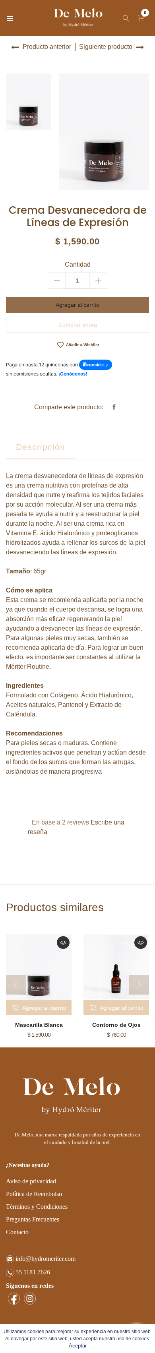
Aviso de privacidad (31, 1181)
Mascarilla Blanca (39, 1025)
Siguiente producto (106, 46)
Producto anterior (46, 46)
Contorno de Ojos (116, 1025)
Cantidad (78, 264)
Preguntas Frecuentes (32, 1219)
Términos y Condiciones (37, 1206)
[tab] (40, 448)
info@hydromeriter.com (45, 1258)
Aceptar (78, 1346)
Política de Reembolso (34, 1193)
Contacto (17, 1232)
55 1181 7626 (32, 1272)
